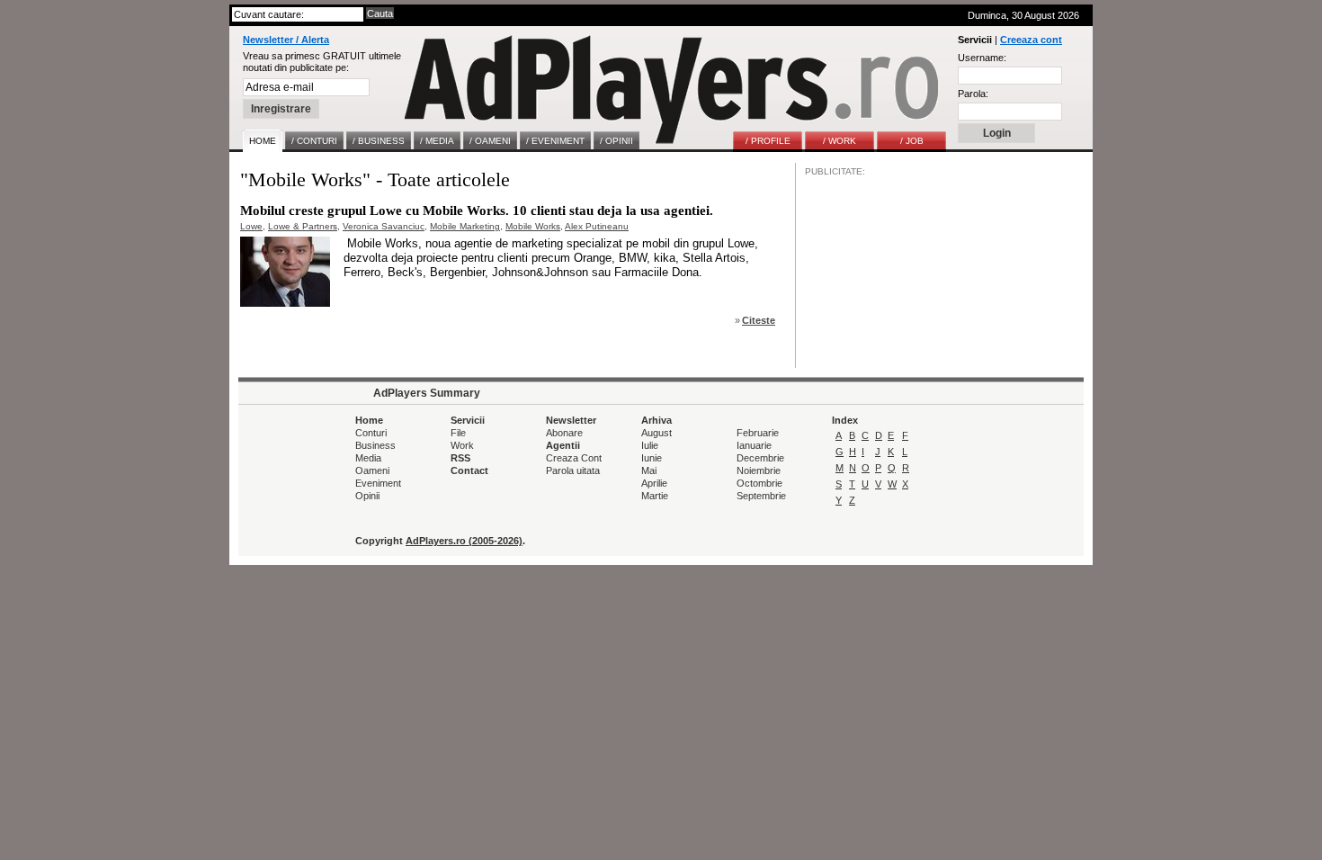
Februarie (758, 432)
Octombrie (759, 483)
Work (462, 445)
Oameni (372, 470)
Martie (654, 495)
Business (375, 445)
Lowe (251, 226)
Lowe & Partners (302, 226)
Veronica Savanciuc (383, 226)
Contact (469, 470)
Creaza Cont (574, 457)
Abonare (564, 432)
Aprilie (654, 483)
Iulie (649, 445)
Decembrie (760, 457)
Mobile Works (532, 226)
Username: (982, 57)
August (656, 432)
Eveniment (378, 483)
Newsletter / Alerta (286, 39)
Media (368, 457)
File (458, 432)
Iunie (651, 457)
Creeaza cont (1031, 39)
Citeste (758, 320)
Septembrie (761, 495)
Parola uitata (573, 470)
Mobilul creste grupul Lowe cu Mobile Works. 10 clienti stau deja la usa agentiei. (476, 210)
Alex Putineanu (597, 226)
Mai (649, 470)
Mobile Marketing (465, 226)
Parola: (973, 93)
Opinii (367, 495)
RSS (460, 457)
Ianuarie (754, 445)
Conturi (371, 432)
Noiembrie (759, 470)
